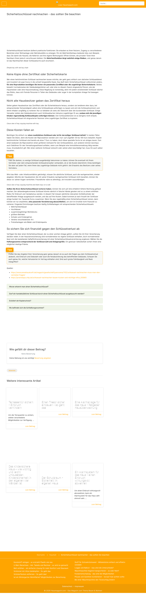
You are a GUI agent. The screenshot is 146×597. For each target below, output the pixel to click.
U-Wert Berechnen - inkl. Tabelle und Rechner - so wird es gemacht (41, 565)
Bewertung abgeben (43, 358)
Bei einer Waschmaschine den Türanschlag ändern (95, 580)
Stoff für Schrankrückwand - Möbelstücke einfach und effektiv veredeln (100, 563)
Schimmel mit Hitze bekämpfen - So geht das (32, 571)
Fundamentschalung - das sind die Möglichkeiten (94, 574)
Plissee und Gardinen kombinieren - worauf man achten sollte (99, 577)
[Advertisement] (55, 33)
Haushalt (52, 555)
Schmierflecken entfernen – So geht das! (30, 574)
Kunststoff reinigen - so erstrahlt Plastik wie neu (33, 562)
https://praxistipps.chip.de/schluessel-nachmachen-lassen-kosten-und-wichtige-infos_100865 (49, 277)
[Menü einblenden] (4, 4)
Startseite (41, 555)
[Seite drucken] (9, 4)
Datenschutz (67, 586)
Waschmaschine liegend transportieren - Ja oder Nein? (97, 571)
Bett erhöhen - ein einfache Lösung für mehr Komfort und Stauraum (41, 568)
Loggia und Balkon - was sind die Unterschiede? (94, 568)
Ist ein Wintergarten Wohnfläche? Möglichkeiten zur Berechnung (39, 577)
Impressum (79, 586)
